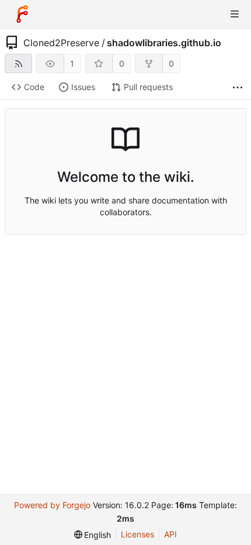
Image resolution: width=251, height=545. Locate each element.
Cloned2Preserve (61, 43)
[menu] (92, 535)
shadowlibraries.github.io (164, 43)
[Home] (22, 14)
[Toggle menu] (234, 14)
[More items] (237, 87)
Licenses (137, 534)
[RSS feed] (18, 63)
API (170, 534)
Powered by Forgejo (52, 505)
